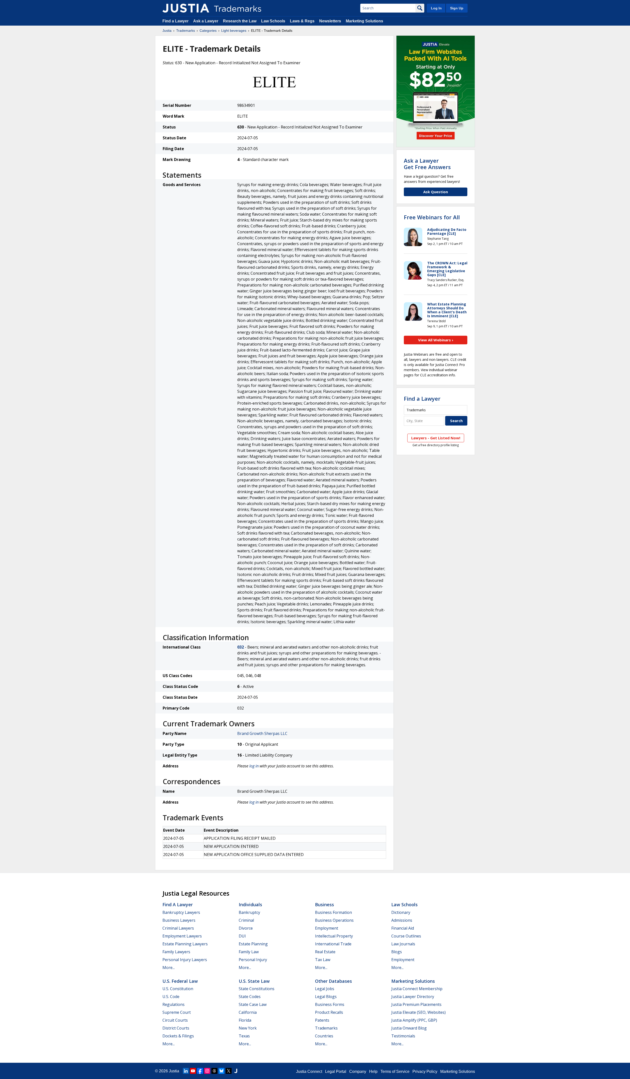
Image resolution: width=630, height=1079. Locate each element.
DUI (242, 936)
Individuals (250, 904)
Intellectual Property (334, 936)
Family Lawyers (176, 951)
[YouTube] (193, 1071)
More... (168, 967)
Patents (322, 1020)
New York (248, 1028)
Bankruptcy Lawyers (181, 912)
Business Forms (329, 1004)
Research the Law (239, 21)
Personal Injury (253, 959)
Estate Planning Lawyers (185, 944)
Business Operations (334, 920)
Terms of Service (395, 1071)
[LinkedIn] (186, 1071)
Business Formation (333, 912)
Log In (436, 8)
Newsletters (330, 21)
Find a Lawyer (175, 21)
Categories (208, 30)
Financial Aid (402, 928)
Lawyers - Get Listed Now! (435, 437)
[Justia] (185, 8)
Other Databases (333, 981)
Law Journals (403, 944)
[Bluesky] (221, 1071)
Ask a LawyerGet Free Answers (427, 164)
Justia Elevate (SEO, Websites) (418, 1012)
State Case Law (253, 1004)
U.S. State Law (254, 981)
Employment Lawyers (182, 936)
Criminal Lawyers (178, 928)
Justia (167, 30)
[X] (229, 1071)
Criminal (246, 920)
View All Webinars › (435, 339)
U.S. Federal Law (180, 981)
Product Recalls (329, 1012)
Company (357, 1071)
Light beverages (233, 30)
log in (254, 766)
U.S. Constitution (177, 988)
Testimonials (403, 1036)
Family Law (249, 951)
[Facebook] (200, 1071)
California (248, 1012)
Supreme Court (176, 1012)
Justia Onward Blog (409, 1028)
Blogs (396, 951)
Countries (324, 1036)
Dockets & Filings (178, 1036)
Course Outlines (406, 936)
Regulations (173, 1004)
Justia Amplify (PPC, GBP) (414, 1020)
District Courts (175, 1028)
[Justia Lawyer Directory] (236, 1071)
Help (373, 1071)
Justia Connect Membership (416, 988)
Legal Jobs (324, 988)
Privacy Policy (424, 1071)
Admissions (401, 920)
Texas (244, 1036)
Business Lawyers (178, 920)
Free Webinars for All (432, 217)
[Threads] (214, 1071)
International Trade (333, 944)
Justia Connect (309, 1071)
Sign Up (456, 8)
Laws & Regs (302, 21)
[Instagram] (207, 1071)
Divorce (246, 928)
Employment (326, 928)
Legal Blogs (326, 996)
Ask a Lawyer (205, 21)
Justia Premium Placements (416, 1004)
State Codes (250, 996)
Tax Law (322, 959)
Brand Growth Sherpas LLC (262, 733)
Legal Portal (335, 1071)
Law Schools (273, 21)
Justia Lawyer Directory (412, 996)
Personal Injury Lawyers (184, 959)
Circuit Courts (175, 1020)
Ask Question (435, 191)
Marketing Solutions (364, 21)
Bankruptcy (249, 912)
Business (324, 904)
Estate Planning (253, 944)
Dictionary (400, 912)
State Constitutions (256, 988)
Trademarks (185, 30)
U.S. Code (170, 996)
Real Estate (325, 951)
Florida (245, 1020)
